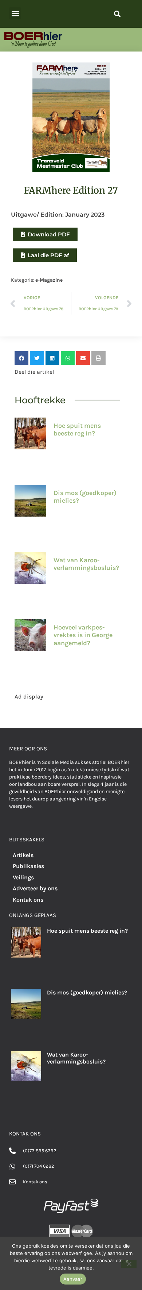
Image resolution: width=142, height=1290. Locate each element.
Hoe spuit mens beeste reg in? (77, 430)
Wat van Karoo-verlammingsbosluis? (86, 564)
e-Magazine (49, 280)
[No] (129, 1264)
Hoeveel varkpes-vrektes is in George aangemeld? (83, 635)
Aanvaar (72, 1279)
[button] (15, 13)
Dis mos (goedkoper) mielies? (85, 497)
